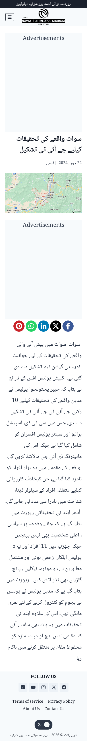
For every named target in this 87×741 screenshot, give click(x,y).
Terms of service (27, 701)
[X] (55, 326)
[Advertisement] (43, 88)
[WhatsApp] (31, 326)
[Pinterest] (19, 326)
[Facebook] (68, 326)
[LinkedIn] (43, 326)
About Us (31, 709)
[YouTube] (33, 687)
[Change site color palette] (43, 725)
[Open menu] (9, 17)
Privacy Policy (61, 701)
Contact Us (54, 709)
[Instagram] (43, 687)
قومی (50, 163)
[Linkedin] (23, 687)
